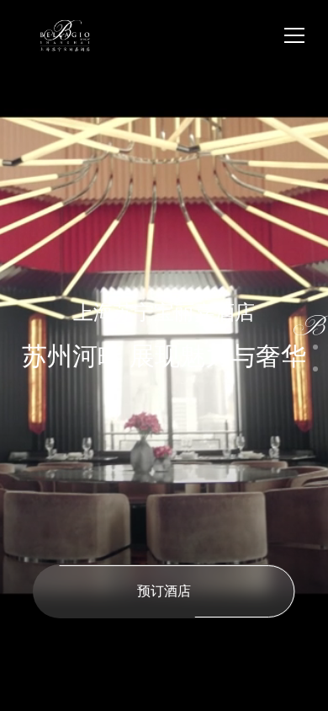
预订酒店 (164, 590)
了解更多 (85, 508)
